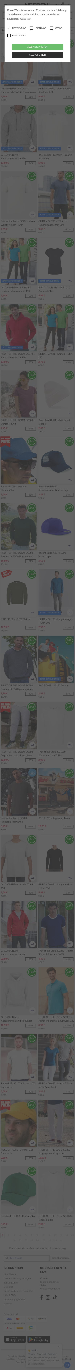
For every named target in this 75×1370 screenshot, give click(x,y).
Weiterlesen (25, 19)
